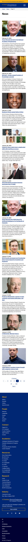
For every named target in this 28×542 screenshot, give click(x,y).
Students (4, 419)
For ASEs (4, 464)
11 (14, 381)
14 (24, 381)
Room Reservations (6, 455)
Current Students (6, 448)
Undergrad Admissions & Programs (10, 441)
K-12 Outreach (5, 429)
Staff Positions (5, 433)
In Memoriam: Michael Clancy (10, 333)
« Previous (14, 378)
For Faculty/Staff (6, 470)
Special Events (5, 405)
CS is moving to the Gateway (16, 1)
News (8, 9)
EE (2, 519)
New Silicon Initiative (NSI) (8, 496)
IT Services (4, 466)
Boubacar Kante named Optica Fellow (12, 112)
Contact (4, 434)
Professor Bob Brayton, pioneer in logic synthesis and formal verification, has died (13, 298)
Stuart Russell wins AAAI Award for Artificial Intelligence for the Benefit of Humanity (13, 221)
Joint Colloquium (6, 486)
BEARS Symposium (6, 487)
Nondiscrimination (6, 533)
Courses (4, 445)
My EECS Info (5, 457)
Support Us (4, 427)
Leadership (4, 413)
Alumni (3, 420)
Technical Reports (6, 482)
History (3, 399)
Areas (3, 478)
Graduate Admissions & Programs (10, 443)
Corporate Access (6, 494)
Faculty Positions (6, 431)
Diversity (4, 401)
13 (20, 381)
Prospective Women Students (9, 446)
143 (16, 383)
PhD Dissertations (6, 484)
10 (10, 381)
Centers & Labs (5, 480)
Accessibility (5, 531)
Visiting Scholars (6, 472)
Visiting (3, 403)
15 (11, 383)
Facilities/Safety (6, 468)
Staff (3, 417)
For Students (5, 459)
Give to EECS (13, 509)
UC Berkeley (5, 524)
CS (2, 521)
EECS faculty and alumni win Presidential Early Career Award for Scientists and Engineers (13, 259)
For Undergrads (5, 462)
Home (3, 9)
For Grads (4, 460)
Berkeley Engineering (6, 526)
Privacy (3, 535)
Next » (14, 386)
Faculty (4, 415)
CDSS (3, 528)
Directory (4, 411)
